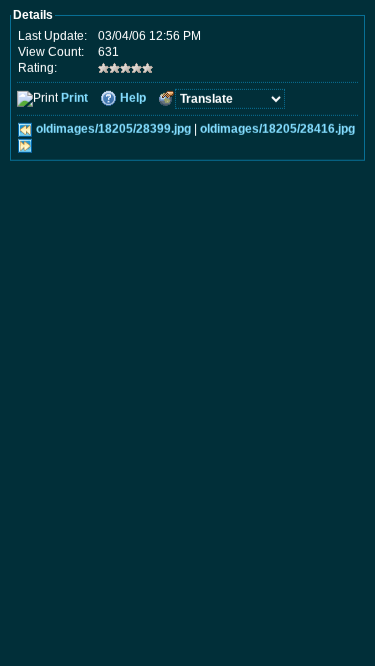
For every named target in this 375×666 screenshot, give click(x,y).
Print (74, 98)
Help (133, 98)
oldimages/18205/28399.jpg (113, 129)
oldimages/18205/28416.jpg (277, 129)
